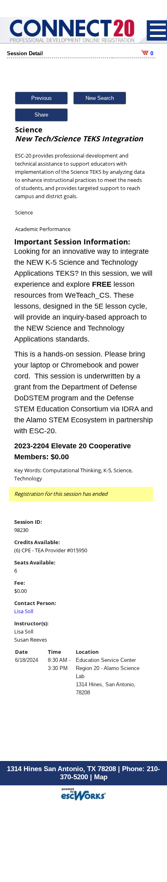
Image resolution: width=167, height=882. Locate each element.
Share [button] (41, 115)
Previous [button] (41, 98)
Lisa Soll (23, 611)
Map (100, 777)
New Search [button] (100, 98)
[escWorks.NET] (83, 793)
